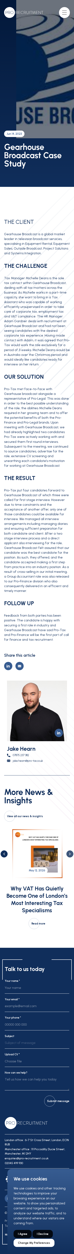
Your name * (12, 980)
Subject (9, 1036)
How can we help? (16, 1072)
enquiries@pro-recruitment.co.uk (27, 1158)
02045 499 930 (14, 1163)
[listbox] (37, 1044)
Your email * (12, 999)
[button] (4, 853)
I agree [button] (22, 1234)
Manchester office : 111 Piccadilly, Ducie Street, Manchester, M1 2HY (35, 1151)
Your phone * (13, 1017)
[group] (37, 878)
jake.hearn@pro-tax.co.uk (28, 760)
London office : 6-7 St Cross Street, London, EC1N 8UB (37, 1142)
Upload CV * (12, 1054)
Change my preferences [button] (34, 1243)
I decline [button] (43, 1234)
